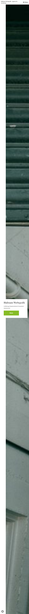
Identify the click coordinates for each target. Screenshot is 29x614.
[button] (25, 2)
